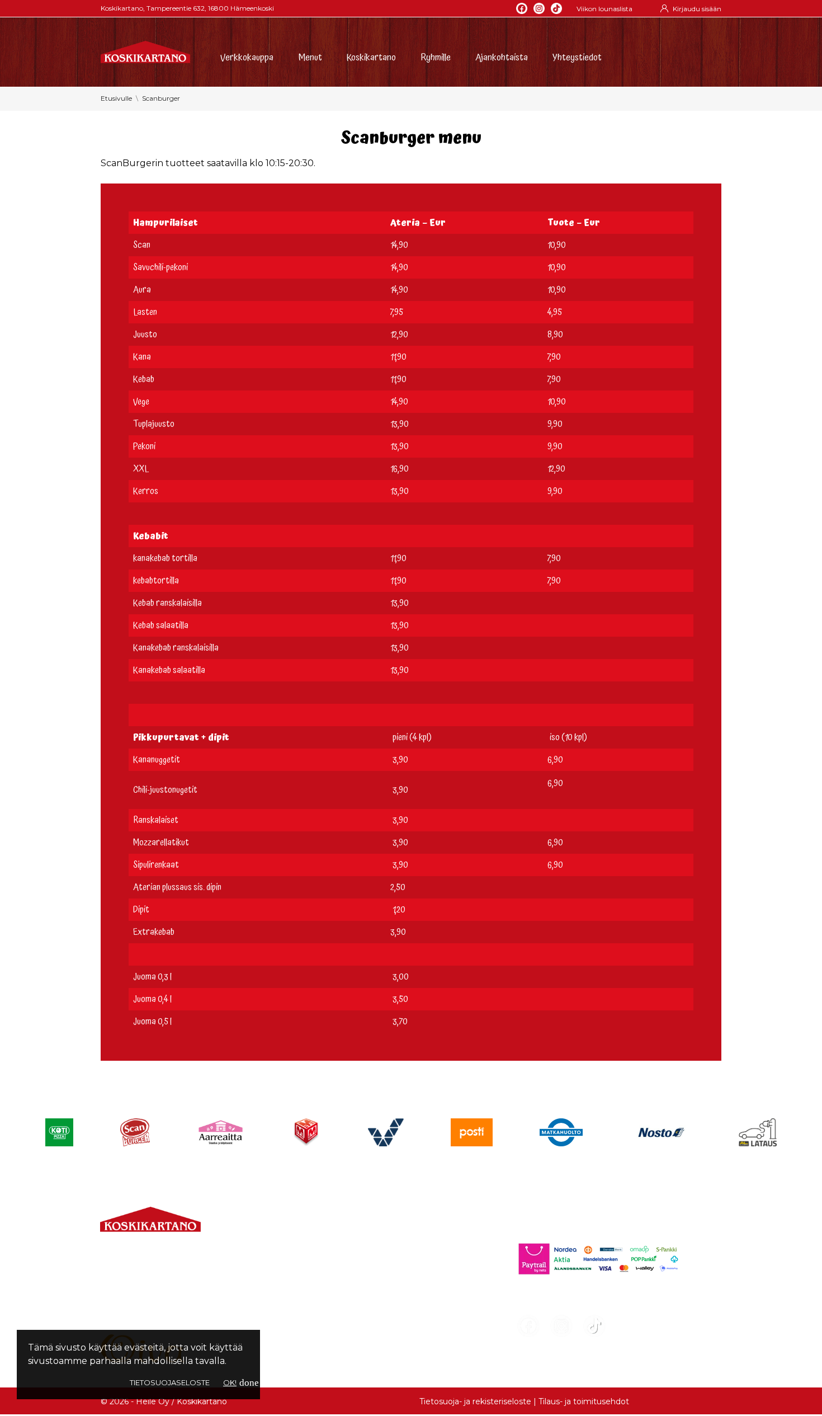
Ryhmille (436, 56)
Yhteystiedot (577, 56)
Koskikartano (371, 56)
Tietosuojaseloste (170, 1382)
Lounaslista (330, 1248)
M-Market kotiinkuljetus (359, 1288)
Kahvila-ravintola (342, 1309)
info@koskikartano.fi (146, 1296)
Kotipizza (325, 1349)
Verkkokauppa (246, 56)
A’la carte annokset (347, 1268)
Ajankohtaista (501, 56)
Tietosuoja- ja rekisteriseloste (475, 1401)
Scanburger (332, 1329)
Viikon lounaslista (604, 8)
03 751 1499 (147, 1282)
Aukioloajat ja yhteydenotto (163, 1318)
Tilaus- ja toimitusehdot (583, 1401)
